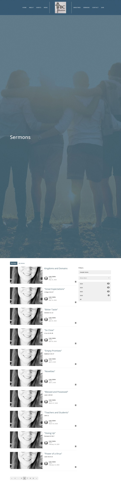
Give (102, 7)
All (80, 299)
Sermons (86, 7)
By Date (13, 263)
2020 (94, 295)
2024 (94, 283)
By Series (22, 263)
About (31, 7)
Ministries (77, 7)
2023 (94, 287)
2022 (94, 291)
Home (24, 7)
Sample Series (84, 272)
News (46, 7)
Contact (95, 7)
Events (38, 7)
